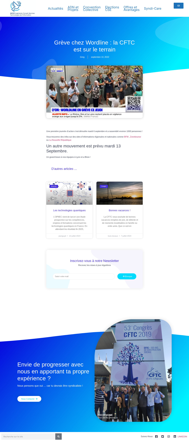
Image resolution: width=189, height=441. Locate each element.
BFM (126, 137)
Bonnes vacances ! (119, 210)
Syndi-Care (152, 8)
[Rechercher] (58, 436)
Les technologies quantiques (69, 210)
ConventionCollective (92, 8)
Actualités (55, 8)
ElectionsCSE (112, 8)
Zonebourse (135, 137)
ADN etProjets (73, 8)
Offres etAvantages (132, 8)
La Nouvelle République (60, 140)
